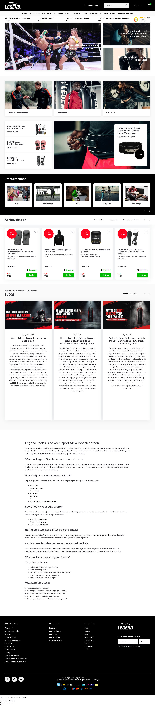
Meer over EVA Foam (12, 656)
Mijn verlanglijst (54, 637)
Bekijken (32, 275)
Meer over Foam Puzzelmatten (15, 662)
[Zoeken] (126, 5)
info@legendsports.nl (125, 633)
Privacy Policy (9, 646)
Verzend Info (9, 628)
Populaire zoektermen (7, 701)
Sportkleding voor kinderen (39, 525)
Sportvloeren (47, 13)
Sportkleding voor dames (38, 519)
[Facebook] (7, 679)
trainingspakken (75, 535)
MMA (85, 13)
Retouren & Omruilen (12, 631)
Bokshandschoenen (36, 488)
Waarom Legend (10, 637)
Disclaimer (8, 643)
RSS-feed (90, 678)
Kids (38, 13)
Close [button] (2, 705)
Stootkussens (34, 496)
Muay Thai (94, 13)
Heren (24, 13)
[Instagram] (14, 679)
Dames (31, 13)
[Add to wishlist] (35, 232)
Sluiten (25, 697)
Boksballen (33, 493)
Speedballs (33, 499)
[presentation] (145, 211)
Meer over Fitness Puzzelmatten (16, 659)
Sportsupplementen (125, 13)
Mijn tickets (53, 634)
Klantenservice (10, 649)
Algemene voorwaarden (13, 640)
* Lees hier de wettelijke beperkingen (129, 646)
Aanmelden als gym (92, 5)
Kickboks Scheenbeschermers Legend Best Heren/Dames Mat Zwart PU (131, 252)
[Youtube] (21, 679)
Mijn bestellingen (55, 631)
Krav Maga (104, 13)
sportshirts (95, 535)
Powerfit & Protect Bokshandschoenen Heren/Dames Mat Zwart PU (21, 252)
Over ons (8, 634)
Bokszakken (58, 13)
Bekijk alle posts (130, 293)
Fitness (112, 13)
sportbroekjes (106, 535)
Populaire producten (7, 703)
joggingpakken (86, 535)
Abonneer (144, 642)
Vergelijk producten (55, 640)
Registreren (53, 628)
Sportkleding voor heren (38, 522)
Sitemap (7, 653)
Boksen (67, 13)
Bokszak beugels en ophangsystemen (43, 501)
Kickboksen (77, 13)
